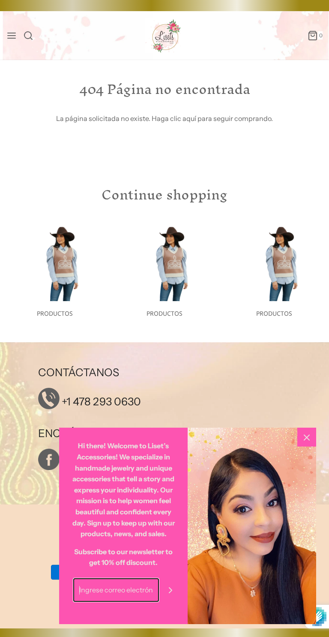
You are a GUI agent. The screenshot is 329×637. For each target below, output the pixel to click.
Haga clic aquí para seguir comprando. (212, 118)
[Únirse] (170, 590)
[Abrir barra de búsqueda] (31, 35)
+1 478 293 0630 (100, 401)
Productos (55, 313)
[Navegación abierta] (11, 35)
